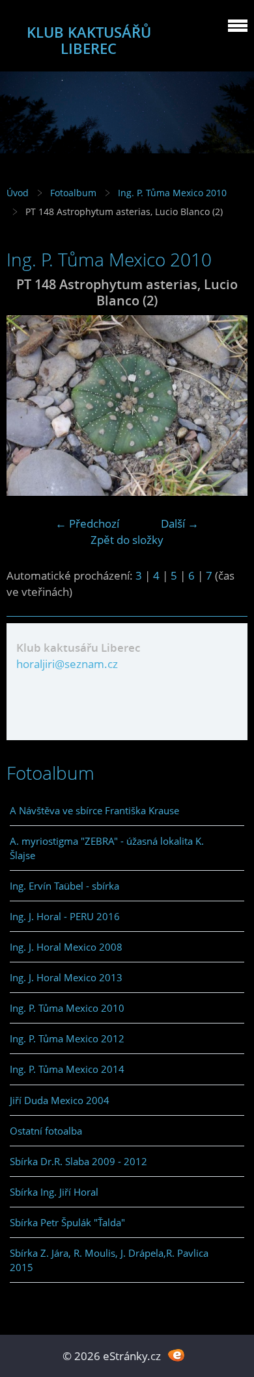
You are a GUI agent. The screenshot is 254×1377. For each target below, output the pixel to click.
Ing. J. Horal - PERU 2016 (65, 916)
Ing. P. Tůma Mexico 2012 (67, 1038)
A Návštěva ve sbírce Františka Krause (94, 810)
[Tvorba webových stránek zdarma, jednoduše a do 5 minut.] (176, 1354)
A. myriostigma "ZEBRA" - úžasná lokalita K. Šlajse (107, 848)
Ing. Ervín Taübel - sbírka (64, 885)
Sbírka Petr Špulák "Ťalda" (67, 1222)
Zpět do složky (127, 539)
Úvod (18, 193)
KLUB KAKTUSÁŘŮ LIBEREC (89, 40)
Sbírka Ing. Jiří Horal (54, 1191)
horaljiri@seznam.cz (67, 663)
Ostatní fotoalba (46, 1130)
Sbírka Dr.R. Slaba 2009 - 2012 (78, 1161)
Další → (180, 523)
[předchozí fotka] (27, 405)
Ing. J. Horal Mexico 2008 (66, 946)
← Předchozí (87, 523)
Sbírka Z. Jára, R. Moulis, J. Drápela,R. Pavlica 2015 (109, 1260)
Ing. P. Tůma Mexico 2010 (172, 193)
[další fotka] (226, 405)
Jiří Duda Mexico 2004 (59, 1100)
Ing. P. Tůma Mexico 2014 (67, 1068)
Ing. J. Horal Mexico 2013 (66, 977)
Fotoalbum (73, 193)
